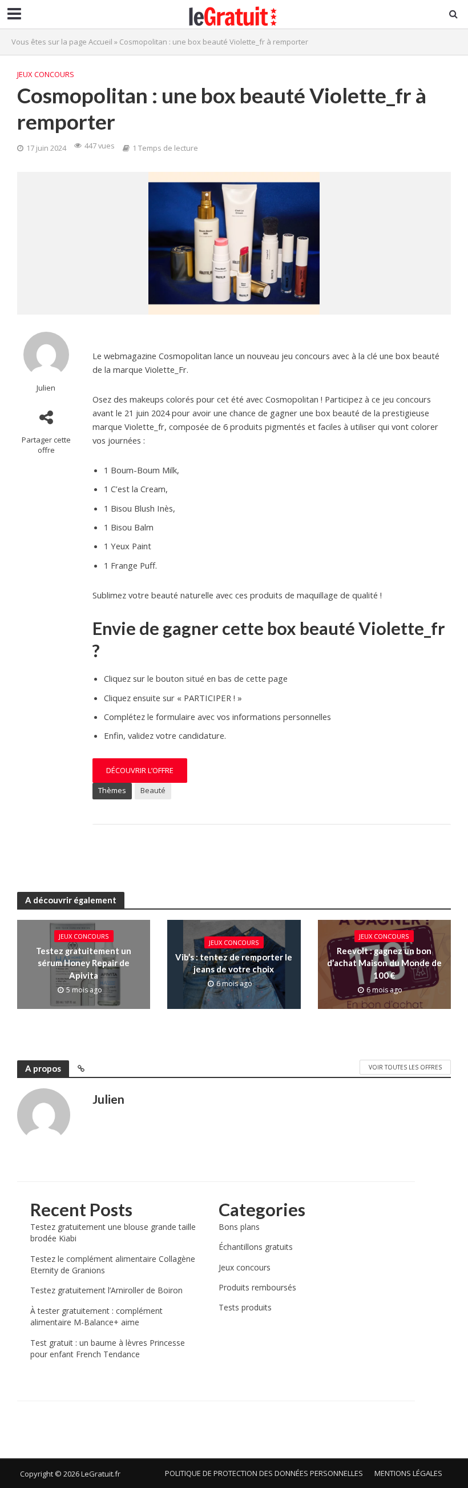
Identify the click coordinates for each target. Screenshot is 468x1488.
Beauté (153, 790)
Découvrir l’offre (140, 770)
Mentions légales (408, 1473)
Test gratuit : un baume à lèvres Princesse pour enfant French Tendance (107, 1348)
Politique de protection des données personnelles (264, 1473)
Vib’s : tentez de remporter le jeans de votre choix (233, 963)
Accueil (100, 42)
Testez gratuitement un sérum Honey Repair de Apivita (83, 963)
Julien (46, 388)
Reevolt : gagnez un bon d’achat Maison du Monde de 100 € (384, 963)
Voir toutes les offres (405, 1067)
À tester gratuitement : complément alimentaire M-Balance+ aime (96, 1316)
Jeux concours (45, 74)
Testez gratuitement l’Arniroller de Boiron (106, 1290)
